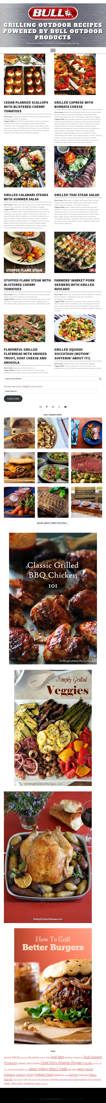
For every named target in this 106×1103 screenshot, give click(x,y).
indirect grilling (19, 130)
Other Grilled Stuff (94, 112)
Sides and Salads (90, 115)
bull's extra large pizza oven (22, 126)
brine (48, 1057)
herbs (94, 133)
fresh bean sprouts (76, 214)
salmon (71, 1080)
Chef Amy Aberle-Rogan (27, 128)
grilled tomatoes (82, 131)
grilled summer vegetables (64, 131)
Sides (48, 294)
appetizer (79, 119)
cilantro (65, 212)
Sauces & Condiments (74, 115)
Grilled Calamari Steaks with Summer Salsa (26, 196)
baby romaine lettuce (73, 207)
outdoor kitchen (60, 138)
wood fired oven (17, 133)
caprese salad (87, 121)
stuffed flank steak (43, 304)
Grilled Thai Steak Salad (76, 194)
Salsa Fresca (8, 207)
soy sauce (58, 221)
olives (24, 373)
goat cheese (16, 373)
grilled (56, 128)
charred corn (33, 214)
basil (16, 209)
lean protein (23, 223)
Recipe (57, 115)
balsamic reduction (22, 299)
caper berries (16, 214)
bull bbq (7, 123)
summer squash (88, 308)
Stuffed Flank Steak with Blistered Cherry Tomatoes (27, 284)
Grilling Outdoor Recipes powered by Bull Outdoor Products (53, 31)
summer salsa (29, 228)
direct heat (94, 124)
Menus (25, 117)
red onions (88, 219)
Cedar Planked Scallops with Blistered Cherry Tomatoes (26, 106)
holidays (9, 1074)
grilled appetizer (66, 128)
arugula (17, 370)
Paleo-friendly (25, 225)
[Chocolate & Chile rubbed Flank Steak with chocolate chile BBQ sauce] (53, 517)
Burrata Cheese (68, 121)
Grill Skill (76, 112)
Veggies (97, 117)
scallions (96, 219)
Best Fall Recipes (21, 121)
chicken (88, 1063)
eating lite (58, 126)
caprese (78, 121)
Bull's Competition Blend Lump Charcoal (33, 212)
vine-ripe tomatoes (85, 142)
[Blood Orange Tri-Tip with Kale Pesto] (53, 482)
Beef (70, 200)
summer (86, 138)
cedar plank (38, 126)
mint (81, 219)
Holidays (76, 200)
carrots (71, 210)
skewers (78, 308)
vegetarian (58, 142)
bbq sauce (23, 1057)
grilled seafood (38, 221)
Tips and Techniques (19, 119)
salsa (44, 225)
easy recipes (59, 306)
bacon (16, 1057)
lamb (67, 1075)
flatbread (7, 373)
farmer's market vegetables (73, 126)
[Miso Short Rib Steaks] (86, 448)
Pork (92, 294)
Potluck (98, 294)
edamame (58, 368)
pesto (69, 138)
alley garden (70, 119)
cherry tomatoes (43, 128)
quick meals (36, 225)
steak (79, 221)
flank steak (64, 214)
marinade (75, 219)
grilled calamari (41, 218)
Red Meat (68, 203)
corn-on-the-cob (89, 366)
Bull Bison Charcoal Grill (35, 209)
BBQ (15, 205)
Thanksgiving (16, 1083)
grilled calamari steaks (12, 221)
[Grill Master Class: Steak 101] (86, 517)
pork (63, 308)
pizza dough (32, 373)
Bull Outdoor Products (51, 1099)
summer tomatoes (67, 140)
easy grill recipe (14, 218)
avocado (8, 1057)
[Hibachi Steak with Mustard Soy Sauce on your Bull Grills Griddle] (53, 448)
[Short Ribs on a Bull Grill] (19, 517)
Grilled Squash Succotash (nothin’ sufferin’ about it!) (72, 353)
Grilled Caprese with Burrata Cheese (73, 104)
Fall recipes (8, 130)
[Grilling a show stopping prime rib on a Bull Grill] (86, 482)
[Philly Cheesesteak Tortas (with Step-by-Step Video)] (19, 482)
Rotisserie (41, 294)
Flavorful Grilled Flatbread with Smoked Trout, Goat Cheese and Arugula (25, 356)
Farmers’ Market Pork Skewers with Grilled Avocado (74, 284)
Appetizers (18, 117)
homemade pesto (61, 135)
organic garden (82, 135)
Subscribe (13, 398)
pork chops (69, 308)
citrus (71, 212)
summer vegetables (82, 140)
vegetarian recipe (70, 142)
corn (30, 216)
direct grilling (84, 124)
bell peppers (70, 301)
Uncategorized (31, 297)
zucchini (57, 311)
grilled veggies (69, 133)
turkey (38, 1083)
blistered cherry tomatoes (39, 121)
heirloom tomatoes (83, 133)
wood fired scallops (31, 133)
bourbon (43, 1057)
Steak (95, 203)
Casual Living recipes (38, 299)
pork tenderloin (43, 1079)
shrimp (90, 1080)
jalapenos (92, 217)
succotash (66, 368)
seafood (7, 133)
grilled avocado (71, 306)
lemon (39, 130)
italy (70, 135)
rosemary (54, 1079)
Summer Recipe (17, 228)
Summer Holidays (60, 117)
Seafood (41, 117)
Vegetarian (89, 117)
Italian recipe (9, 223)
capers (25, 214)
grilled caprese (80, 128)
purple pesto (78, 138)
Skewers (63, 297)
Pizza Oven (32, 117)
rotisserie (31, 304)
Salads (63, 115)
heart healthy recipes (86, 306)
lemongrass (58, 219)
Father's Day (39, 370)
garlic (94, 126)
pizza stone (18, 1079)
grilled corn (26, 221)
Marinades (84, 200)
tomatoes (94, 140)
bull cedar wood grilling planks (23, 123)
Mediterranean (40, 223)
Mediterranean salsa (12, 225)
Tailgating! (72, 297)
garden (88, 126)
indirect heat (31, 130)
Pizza (25, 368)
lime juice (67, 219)
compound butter (15, 1069)
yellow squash (89, 368)
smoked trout (43, 373)
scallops (45, 130)
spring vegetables (70, 221)
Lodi (74, 135)
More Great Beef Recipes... (53, 523)
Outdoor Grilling (95, 135)
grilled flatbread (93, 128)
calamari (7, 214)
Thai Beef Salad (88, 221)
